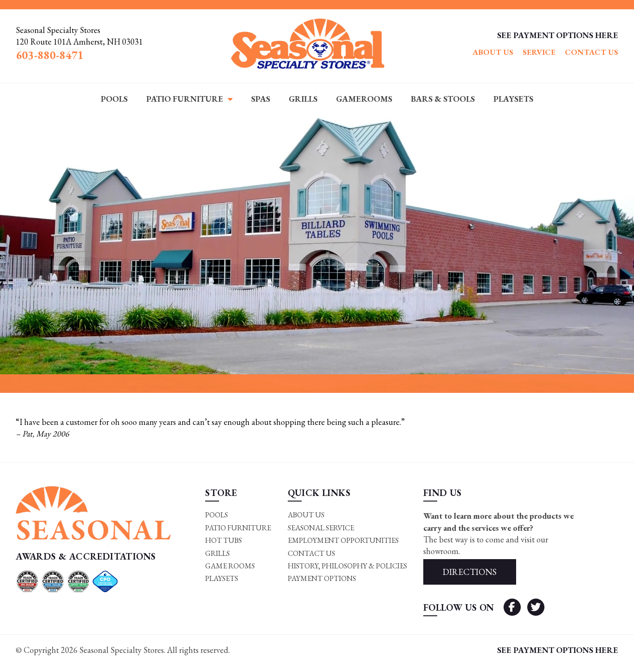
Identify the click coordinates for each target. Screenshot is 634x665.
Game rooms (230, 566)
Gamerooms (364, 98)
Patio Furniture (184, 98)
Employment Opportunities (343, 540)
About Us (492, 52)
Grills (303, 98)
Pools (114, 98)
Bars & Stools (443, 98)
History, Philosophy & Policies (347, 566)
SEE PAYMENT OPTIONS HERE (557, 35)
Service (539, 52)
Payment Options (322, 578)
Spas (260, 98)
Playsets (513, 98)
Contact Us (591, 52)
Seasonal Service (321, 528)
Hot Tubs (223, 540)
